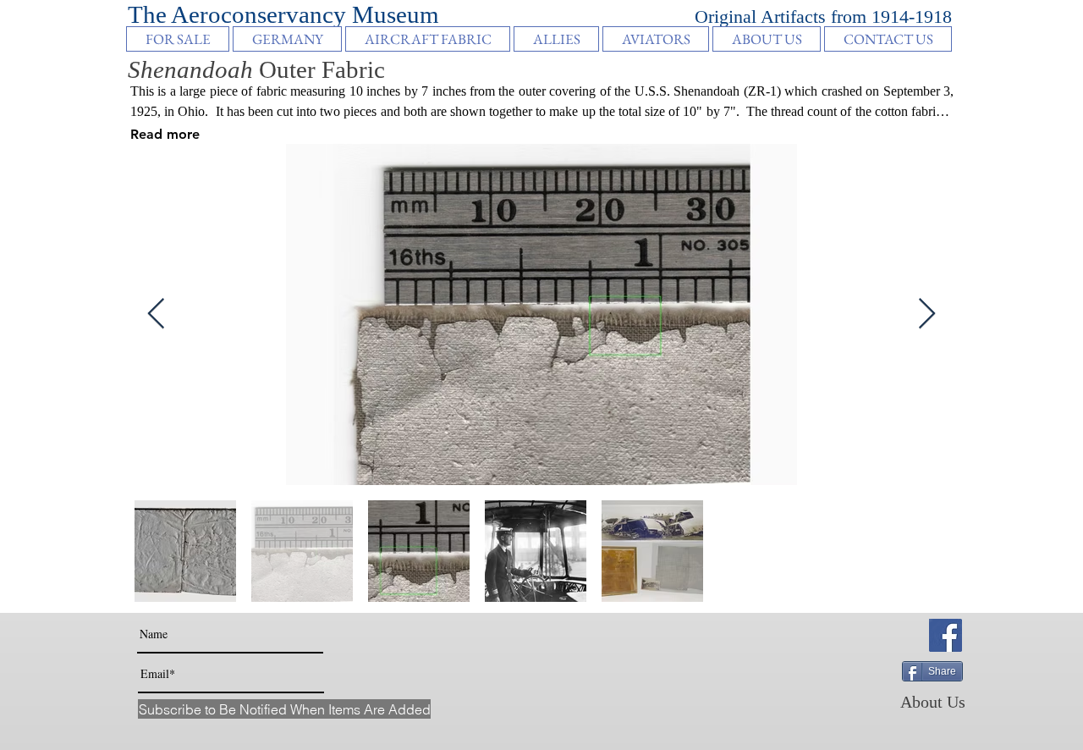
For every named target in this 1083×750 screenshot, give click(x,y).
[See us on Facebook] (945, 635)
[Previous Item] (156, 314)
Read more (165, 134)
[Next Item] (927, 314)
